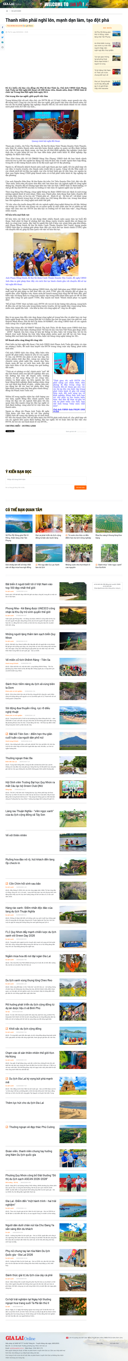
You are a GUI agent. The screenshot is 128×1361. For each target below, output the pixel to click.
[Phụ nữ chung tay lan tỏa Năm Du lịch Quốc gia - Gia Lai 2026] (73, 1258)
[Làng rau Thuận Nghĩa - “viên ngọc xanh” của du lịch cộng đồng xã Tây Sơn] (73, 818)
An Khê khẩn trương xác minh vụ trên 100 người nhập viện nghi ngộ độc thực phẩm (104, 46)
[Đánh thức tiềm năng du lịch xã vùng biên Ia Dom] (73, 691)
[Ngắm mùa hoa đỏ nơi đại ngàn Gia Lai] (73, 963)
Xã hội (8, 1012)
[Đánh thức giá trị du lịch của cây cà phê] (73, 1282)
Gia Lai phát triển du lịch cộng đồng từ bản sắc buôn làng (48, 536)
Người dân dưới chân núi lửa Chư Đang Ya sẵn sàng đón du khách (30, 1226)
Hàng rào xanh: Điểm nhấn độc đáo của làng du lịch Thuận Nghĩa (29, 909)
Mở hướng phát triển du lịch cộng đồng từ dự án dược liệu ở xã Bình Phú (30, 1006)
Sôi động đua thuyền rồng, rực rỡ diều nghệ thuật (28, 709)
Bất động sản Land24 (109, 584)
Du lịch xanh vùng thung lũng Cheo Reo (29, 980)
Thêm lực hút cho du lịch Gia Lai (25, 1102)
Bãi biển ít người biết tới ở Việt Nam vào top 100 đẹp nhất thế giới (29, 585)
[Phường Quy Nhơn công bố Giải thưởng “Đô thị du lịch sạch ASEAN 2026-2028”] (73, 1182)
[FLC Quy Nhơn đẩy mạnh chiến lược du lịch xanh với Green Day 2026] (73, 939)
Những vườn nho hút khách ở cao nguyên (78, 565)
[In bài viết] (2, 47)
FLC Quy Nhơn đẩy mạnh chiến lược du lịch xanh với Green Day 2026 (31, 933)
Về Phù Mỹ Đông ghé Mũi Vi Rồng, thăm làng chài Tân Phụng (102, 34)
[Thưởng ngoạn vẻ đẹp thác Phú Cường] (73, 1134)
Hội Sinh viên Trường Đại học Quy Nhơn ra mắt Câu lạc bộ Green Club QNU (30, 783)
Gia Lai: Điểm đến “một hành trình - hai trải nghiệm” (31, 1202)
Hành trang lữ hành (12, 663)
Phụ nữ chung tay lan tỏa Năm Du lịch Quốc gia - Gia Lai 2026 (28, 1252)
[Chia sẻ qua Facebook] (2, 27)
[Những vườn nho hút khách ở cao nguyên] (79, 553)
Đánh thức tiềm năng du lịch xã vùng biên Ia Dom (30, 685)
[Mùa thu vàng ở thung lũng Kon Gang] (109, 524)
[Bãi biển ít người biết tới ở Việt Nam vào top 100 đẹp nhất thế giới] (73, 591)
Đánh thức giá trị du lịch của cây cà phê (29, 1275)
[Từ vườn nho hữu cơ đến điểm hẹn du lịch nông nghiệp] (79, 524)
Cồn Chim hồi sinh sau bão (25, 883)
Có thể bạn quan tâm (24, 510)
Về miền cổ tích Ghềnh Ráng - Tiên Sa (28, 659)
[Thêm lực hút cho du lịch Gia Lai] (73, 1110)
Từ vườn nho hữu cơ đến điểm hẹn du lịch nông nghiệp (78, 536)
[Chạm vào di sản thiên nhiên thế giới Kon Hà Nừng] (73, 1060)
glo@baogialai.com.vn (17, 1348)
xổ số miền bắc (98, 584)
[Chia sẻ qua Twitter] (2, 37)
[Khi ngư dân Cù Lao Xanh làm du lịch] (49, 553)
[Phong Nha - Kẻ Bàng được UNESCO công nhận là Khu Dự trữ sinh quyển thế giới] (73, 615)
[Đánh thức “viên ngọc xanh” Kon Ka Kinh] (109, 553)
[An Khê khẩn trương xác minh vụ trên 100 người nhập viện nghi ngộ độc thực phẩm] (116, 44)
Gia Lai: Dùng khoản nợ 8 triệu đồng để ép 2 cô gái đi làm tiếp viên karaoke (102, 84)
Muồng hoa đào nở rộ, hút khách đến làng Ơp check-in (30, 861)
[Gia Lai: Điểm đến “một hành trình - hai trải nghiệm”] (73, 1208)
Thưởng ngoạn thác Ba (19, 758)
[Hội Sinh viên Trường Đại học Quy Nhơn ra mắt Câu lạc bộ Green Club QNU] (73, 789)
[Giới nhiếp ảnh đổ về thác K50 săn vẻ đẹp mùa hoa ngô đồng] (19, 553)
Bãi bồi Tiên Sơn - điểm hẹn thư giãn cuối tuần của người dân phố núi (29, 735)
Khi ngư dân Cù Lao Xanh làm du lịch (47, 565)
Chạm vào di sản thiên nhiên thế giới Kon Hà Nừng (30, 1054)
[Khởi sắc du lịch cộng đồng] (73, 1036)
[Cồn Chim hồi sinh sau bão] (73, 891)
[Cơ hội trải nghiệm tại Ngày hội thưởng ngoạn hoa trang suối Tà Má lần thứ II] (73, 1306)
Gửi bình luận (80, 487)
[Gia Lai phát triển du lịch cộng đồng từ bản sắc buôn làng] (49, 524)
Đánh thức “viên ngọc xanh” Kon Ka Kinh (109, 565)
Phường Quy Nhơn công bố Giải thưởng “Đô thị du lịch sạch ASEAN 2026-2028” (31, 1177)
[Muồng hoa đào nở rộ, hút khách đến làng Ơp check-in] (73, 867)
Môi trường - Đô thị (12, 1182)
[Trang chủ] (7, 11)
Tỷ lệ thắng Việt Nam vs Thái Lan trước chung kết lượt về (102, 72)
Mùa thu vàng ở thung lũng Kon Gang (109, 536)
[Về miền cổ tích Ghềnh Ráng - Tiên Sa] (73, 667)
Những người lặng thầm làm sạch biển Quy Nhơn (30, 635)
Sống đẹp (9, 789)
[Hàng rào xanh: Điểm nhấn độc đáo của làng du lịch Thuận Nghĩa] (73, 915)
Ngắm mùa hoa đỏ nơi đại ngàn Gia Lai (28, 956)
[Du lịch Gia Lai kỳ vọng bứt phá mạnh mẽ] (73, 1086)
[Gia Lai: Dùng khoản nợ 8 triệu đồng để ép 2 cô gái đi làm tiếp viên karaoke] (116, 82)
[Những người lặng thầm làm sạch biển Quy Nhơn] (73, 641)
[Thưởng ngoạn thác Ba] (73, 765)
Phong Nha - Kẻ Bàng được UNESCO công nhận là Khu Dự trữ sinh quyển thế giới (30, 610)
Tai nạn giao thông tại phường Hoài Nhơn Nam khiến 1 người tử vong (101, 60)
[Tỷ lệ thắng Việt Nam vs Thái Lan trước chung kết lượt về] (116, 71)
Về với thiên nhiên (16, 835)
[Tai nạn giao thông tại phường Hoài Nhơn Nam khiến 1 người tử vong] (116, 58)
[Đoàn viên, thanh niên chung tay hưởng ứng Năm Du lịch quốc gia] (73, 1158)
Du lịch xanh (16, 11)
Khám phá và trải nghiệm (14, 691)
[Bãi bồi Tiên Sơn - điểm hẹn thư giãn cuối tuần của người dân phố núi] (73, 741)
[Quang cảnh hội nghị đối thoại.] (46, 124)
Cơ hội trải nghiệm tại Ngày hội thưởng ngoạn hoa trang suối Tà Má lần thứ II (28, 1301)
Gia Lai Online (21, 1337)
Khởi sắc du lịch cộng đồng (25, 1028)
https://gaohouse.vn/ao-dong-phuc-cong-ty (107, 588)
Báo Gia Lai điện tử (12, 4)
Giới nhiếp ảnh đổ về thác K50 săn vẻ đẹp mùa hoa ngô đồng (18, 565)
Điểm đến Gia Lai (11, 762)
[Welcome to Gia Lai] (64, 4)
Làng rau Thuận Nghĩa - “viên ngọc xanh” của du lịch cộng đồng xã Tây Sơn (30, 812)
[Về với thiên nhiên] (73, 842)
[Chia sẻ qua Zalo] (2, 32)
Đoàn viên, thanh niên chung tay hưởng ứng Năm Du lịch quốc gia (29, 1152)
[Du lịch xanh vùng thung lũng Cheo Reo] (73, 987)
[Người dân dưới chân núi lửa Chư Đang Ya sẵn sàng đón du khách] (73, 1232)
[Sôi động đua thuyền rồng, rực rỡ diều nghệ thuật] (73, 715)
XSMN (118, 584)
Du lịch (8, 1232)
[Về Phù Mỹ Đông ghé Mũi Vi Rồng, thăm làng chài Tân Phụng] (116, 33)
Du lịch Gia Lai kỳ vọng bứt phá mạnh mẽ (29, 1080)
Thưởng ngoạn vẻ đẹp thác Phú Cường (32, 1127)
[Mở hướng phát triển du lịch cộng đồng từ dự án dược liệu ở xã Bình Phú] (73, 1012)
